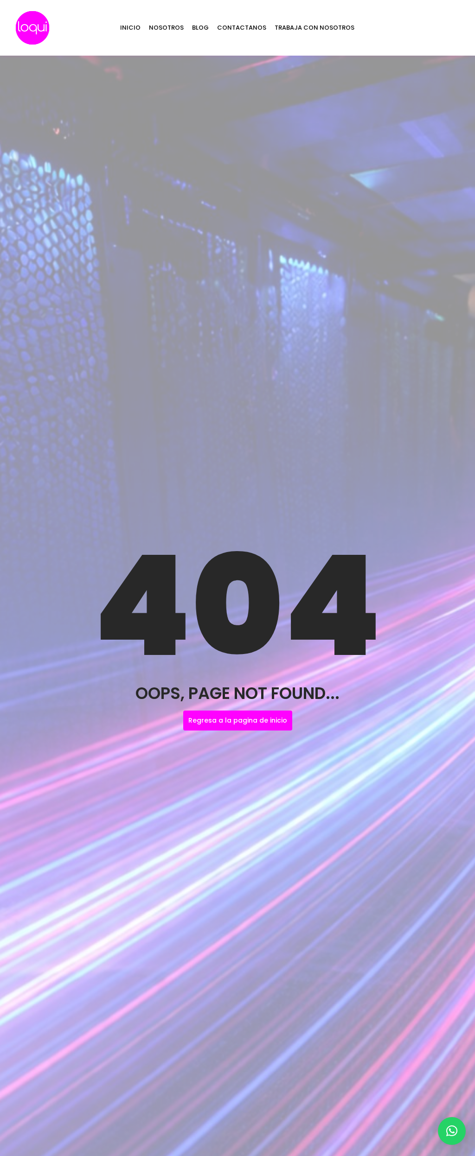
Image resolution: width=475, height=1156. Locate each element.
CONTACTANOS (241, 27)
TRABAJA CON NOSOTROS (314, 27)
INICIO (130, 27)
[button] (452, 1131)
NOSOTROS (166, 27)
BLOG (200, 27)
